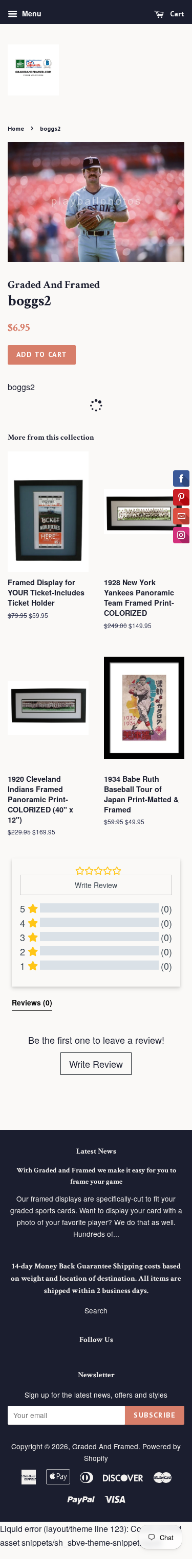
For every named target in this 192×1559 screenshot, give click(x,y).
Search (96, 1310)
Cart (176, 13)
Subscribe (155, 1415)
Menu (30, 13)
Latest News (96, 1151)
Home (16, 128)
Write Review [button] (96, 885)
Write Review (96, 1063)
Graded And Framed (105, 1446)
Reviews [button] (32, 1002)
